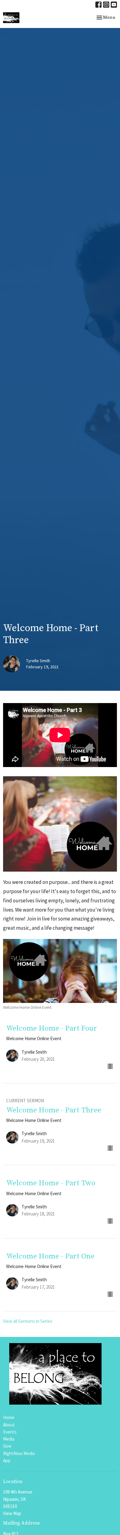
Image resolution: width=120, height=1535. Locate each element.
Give (7, 1446)
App (6, 1460)
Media (8, 1439)
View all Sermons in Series (27, 1321)
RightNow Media (19, 1453)
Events (10, 1432)
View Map (12, 1513)
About (9, 1425)
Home (8, 1417)
